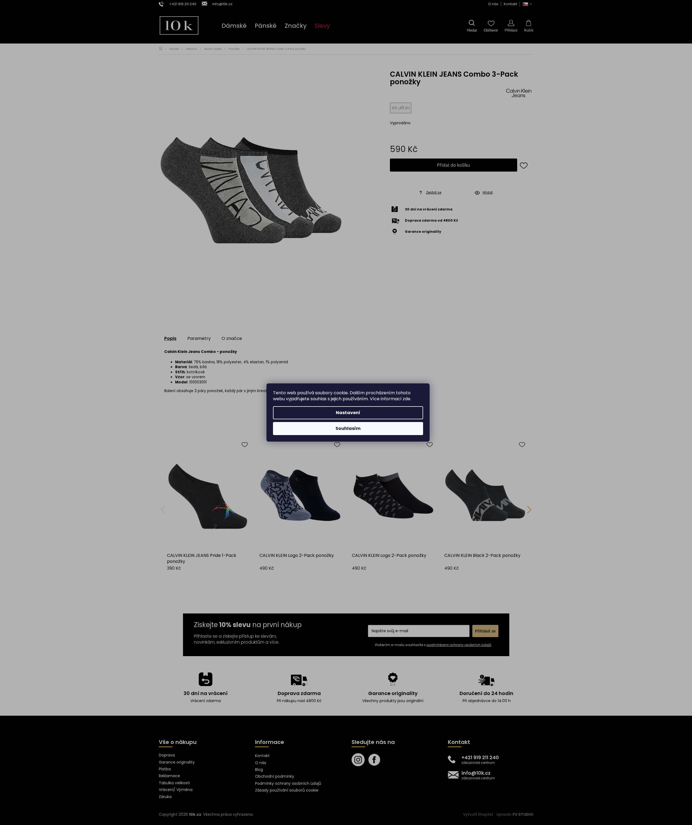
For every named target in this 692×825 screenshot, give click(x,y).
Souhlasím (348, 428)
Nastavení (348, 413)
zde (406, 399)
